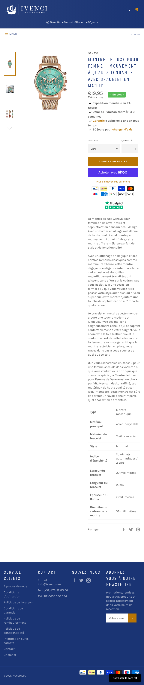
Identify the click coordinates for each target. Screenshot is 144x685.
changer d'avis (122, 129)
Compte (135, 34)
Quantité (127, 140)
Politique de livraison (18, 602)
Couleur (93, 140)
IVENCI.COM (19, 675)
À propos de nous (15, 586)
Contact (9, 649)
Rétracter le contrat (125, 678)
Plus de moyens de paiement (113, 181)
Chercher (10, 655)
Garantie (99, 120)
